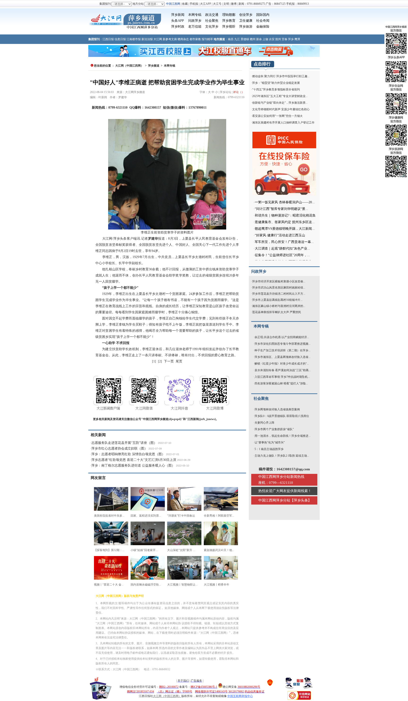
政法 (208, 15)
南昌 (231, 39)
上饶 (265, 39)
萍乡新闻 (177, 15)
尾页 (179, 361)
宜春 (284, 39)
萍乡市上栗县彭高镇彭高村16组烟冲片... (277, 300)
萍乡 (291, 39)
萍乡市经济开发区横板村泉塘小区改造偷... (278, 281)
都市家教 (195, 39)
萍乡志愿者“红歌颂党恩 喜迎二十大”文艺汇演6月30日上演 (133, 460)
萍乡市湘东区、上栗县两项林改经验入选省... (282, 357)
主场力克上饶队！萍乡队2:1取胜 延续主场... (282, 455)
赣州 (252, 39)
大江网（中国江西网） (129, 65)
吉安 (272, 39)
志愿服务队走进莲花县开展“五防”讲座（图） (124, 443)
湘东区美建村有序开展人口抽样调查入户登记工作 (283, 122)
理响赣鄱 (228, 15)
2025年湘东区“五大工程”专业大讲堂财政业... (280, 96)
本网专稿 (194, 15)
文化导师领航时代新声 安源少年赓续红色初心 (281, 109)
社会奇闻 (262, 20)
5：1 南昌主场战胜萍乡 (269, 449)
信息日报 (120, 39)
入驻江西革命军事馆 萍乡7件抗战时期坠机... (282, 376)
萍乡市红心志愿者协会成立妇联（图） (119, 448)
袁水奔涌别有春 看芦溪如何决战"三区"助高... (283, 370)
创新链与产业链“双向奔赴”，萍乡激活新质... (280, 102)
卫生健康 (245, 20)
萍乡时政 (177, 26)
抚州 (278, 39)
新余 (259, 39)
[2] (160, 361)
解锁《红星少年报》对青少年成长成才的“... (282, 363)
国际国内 (262, 15)
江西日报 (108, 39)
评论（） (238, 92)
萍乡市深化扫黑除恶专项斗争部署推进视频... (282, 343)
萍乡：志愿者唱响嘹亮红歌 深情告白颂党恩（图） (128, 454)
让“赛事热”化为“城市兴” (270, 442)
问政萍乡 (194, 20)
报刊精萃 (207, 39)
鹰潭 (297, 39)
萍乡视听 (228, 26)
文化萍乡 (211, 26)
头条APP (177, 20)
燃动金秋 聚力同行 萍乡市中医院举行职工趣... (281, 76)
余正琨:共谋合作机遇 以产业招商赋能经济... (282, 337)
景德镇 (245, 39)
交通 (215, 15)
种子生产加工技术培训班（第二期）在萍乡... (282, 350)
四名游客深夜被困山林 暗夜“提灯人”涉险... (281, 383)
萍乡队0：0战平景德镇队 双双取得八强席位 (282, 416)
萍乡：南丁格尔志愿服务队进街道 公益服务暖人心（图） (133, 465)
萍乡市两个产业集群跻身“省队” (274, 429)
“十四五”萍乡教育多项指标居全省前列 (276, 89)
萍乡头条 (301, 500)
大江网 (157, 39)
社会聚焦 (211, 20)
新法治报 (147, 39)
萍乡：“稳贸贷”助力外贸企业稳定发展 (276, 83)
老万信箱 (194, 26)
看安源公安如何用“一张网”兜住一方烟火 (277, 116)
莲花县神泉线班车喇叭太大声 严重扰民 (276, 312)
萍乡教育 (228, 20)
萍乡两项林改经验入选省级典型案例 (277, 409)
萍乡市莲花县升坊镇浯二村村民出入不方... (278, 293)
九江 (237, 39)
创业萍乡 (245, 15)
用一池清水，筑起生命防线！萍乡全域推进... (282, 436)
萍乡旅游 (245, 26)
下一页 (169, 361)
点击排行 (262, 64)
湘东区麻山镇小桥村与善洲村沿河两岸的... (278, 306)
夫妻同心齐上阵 (264, 422)
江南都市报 (134, 39)
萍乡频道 (153, 65)
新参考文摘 (170, 39)
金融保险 (262, 26)
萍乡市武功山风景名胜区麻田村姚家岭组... (278, 287)
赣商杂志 (183, 39)
